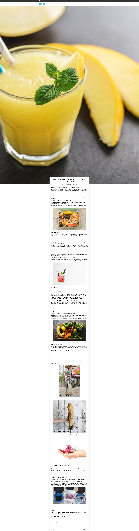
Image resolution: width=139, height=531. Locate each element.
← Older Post (52, 529)
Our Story (93, 3)
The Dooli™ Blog (77, 3)
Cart (99, 3)
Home (71, 3)
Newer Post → (86, 529)
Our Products (86, 3)
